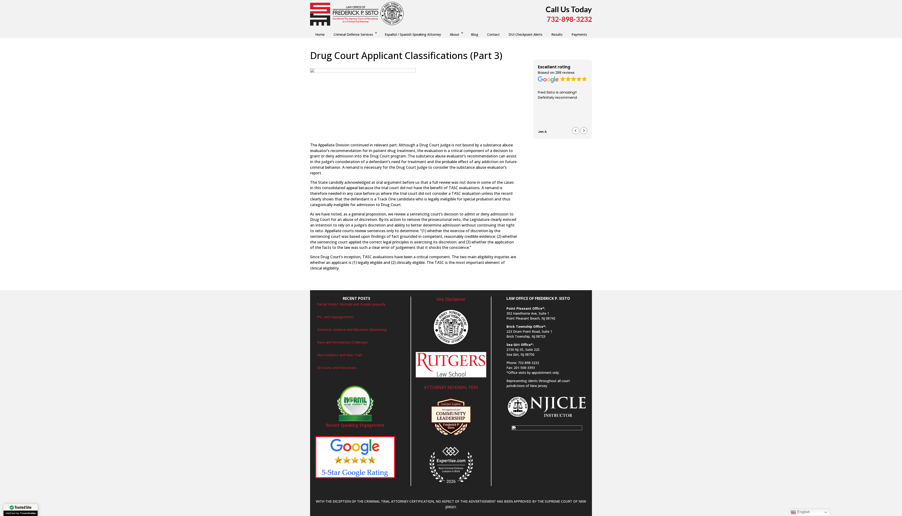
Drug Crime (396, 65)
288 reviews (565, 72)
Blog (474, 34)
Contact (493, 34)
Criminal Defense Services (353, 34)
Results (557, 34)
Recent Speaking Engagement (355, 425)
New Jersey (446, 65)
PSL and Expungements (335, 317)
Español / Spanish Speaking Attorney (413, 34)
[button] (583, 130)
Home (320, 34)
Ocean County (468, 65)
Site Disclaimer (451, 299)
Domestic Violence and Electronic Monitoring (352, 329)
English (803, 512)
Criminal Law (375, 65)
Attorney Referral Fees (451, 387)
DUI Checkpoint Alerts (525, 34)
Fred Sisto (322, 65)
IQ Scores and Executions (336, 367)
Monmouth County (421, 65)
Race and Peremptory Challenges (342, 342)
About (454, 34)
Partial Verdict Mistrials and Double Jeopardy (351, 304)
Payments (579, 34)
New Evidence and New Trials (339, 355)
